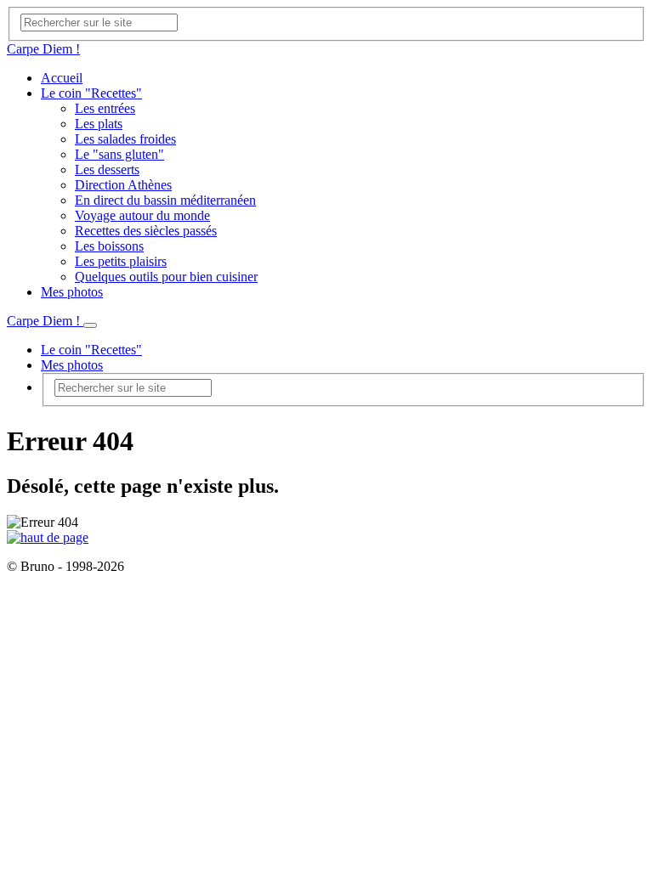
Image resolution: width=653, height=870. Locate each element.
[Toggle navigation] (90, 325)
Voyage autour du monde (142, 215)
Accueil (61, 78)
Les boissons (109, 246)
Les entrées (105, 108)
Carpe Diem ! (43, 49)
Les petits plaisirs (121, 261)
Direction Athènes (123, 185)
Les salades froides (125, 139)
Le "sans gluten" (119, 154)
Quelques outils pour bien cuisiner (166, 276)
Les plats (98, 123)
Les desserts (107, 169)
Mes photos (72, 292)
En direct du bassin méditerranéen (165, 200)
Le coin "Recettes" (91, 93)
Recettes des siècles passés (146, 230)
